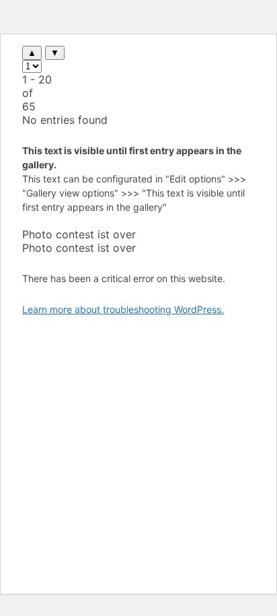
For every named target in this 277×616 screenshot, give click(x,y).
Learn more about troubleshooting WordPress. (123, 309)
